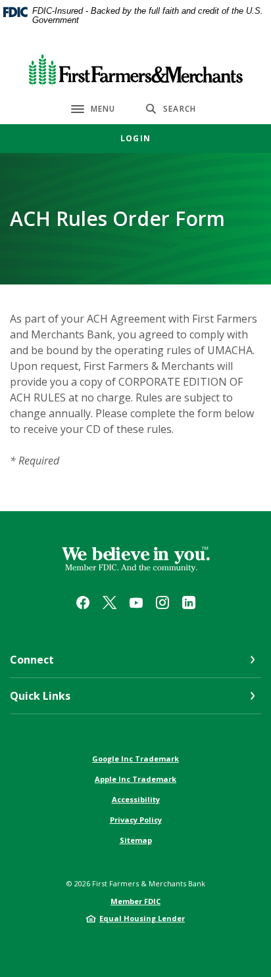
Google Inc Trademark (135, 758)
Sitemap (136, 840)
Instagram (162, 602)
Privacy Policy (136, 820)
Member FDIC (135, 901)
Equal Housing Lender (142, 918)
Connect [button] (32, 659)
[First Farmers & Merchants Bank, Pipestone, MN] (136, 67)
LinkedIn (188, 602)
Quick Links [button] (40, 696)
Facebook (82, 602)
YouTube (136, 602)
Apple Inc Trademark (135, 779)
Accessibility (136, 799)
